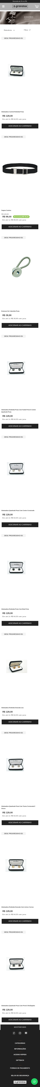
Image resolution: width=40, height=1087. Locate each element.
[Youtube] (26, 1032)
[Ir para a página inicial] (20, 1082)
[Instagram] (20, 1032)
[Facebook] (14, 1032)
